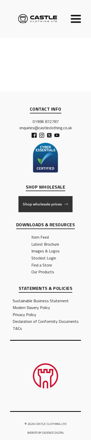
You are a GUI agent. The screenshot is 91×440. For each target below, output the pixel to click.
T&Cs (17, 328)
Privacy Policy (24, 315)
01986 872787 (46, 121)
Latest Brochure (45, 244)
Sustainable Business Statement (41, 301)
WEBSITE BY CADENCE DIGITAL (45, 433)
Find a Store (41, 265)
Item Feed (40, 237)
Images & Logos (45, 251)
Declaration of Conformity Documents (46, 321)
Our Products (42, 272)
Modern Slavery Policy (31, 307)
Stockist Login (43, 258)
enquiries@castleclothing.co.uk (45, 128)
